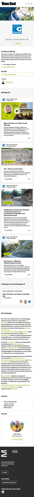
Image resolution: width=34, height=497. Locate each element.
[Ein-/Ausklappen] (31, 3)
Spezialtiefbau (15, 332)
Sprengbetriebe (5, 332)
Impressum (4, 465)
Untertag (27, 328)
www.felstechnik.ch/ (9, 67)
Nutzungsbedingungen (7, 462)
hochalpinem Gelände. (12, 348)
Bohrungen (14, 389)
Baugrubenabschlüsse (16, 385)
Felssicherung (5, 330)
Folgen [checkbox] (18, 43)
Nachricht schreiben (10, 74)
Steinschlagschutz (18, 344)
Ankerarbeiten (5, 385)
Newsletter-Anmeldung (9, 482)
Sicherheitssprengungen (18, 360)
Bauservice (24, 332)
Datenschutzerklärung (7, 464)
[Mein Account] (28, 3)
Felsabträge (14, 358)
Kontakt (5, 472)
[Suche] (25, 3)
